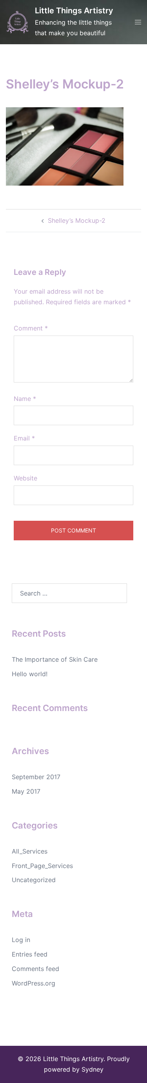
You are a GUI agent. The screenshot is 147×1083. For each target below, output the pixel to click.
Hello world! (29, 674)
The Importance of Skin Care (55, 659)
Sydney (92, 1069)
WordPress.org (33, 983)
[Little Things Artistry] (17, 22)
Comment (31, 328)
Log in (21, 940)
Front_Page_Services (42, 866)
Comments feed (35, 969)
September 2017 (36, 777)
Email (24, 438)
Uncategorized (34, 880)
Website (25, 478)
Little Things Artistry (74, 10)
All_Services (29, 851)
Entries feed (29, 954)
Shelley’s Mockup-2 (76, 220)
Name (25, 399)
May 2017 (26, 791)
